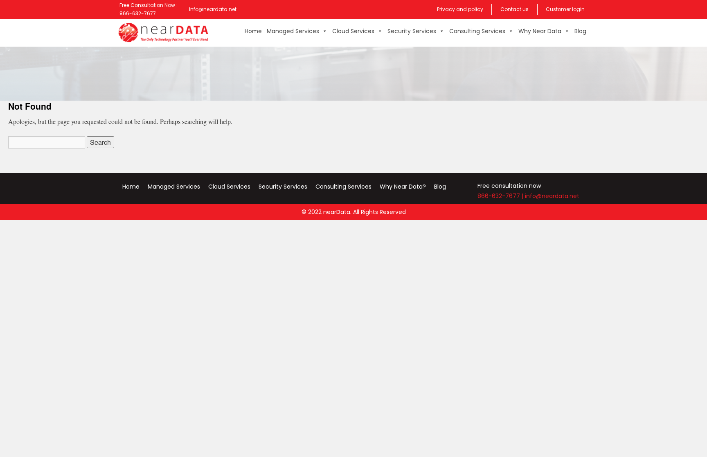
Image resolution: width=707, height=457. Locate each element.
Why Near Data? (403, 186)
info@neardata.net (552, 196)
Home (253, 31)
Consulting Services (477, 31)
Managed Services (293, 31)
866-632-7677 (498, 196)
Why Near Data (539, 31)
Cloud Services (353, 31)
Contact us (514, 9)
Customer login (565, 9)
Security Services (411, 31)
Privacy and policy (460, 9)
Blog (580, 31)
